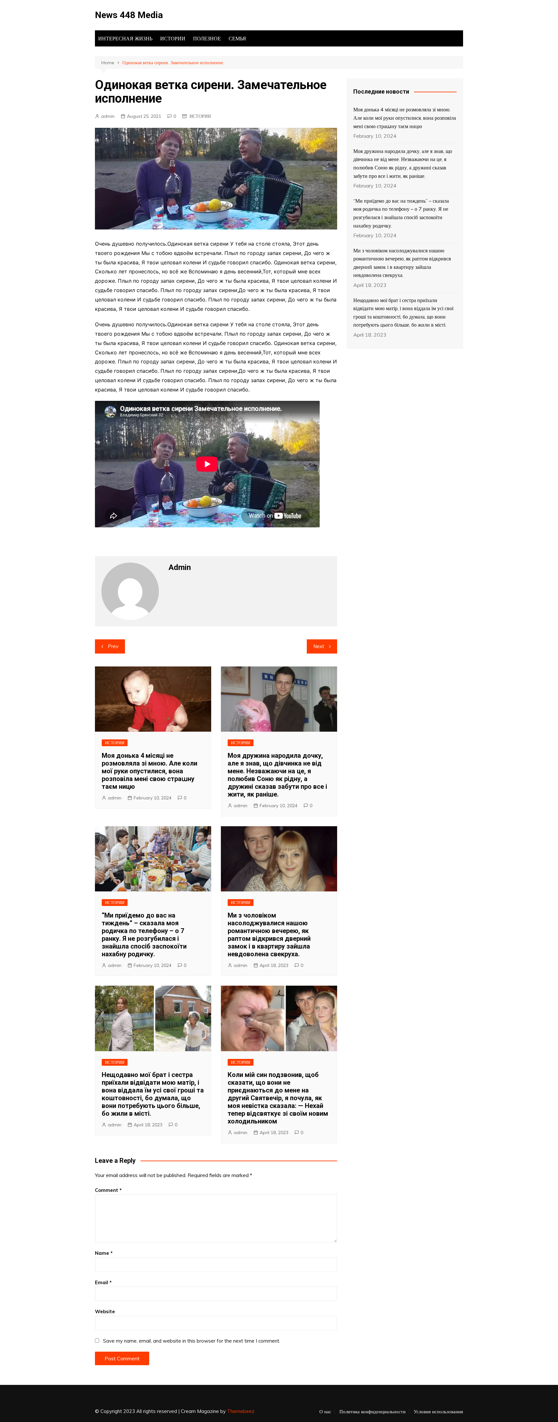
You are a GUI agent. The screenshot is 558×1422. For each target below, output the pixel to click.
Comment (108, 1190)
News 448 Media (129, 15)
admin (108, 116)
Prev (113, 646)
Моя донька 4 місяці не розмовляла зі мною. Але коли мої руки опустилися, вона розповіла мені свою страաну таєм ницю (149, 771)
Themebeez (240, 1411)
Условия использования (438, 1411)
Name (104, 1253)
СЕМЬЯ (237, 38)
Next (318, 646)
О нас (325, 1411)
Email (103, 1282)
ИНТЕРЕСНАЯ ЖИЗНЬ (125, 38)
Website (105, 1311)
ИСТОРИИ (172, 38)
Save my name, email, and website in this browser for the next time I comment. (191, 1341)
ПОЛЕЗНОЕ (207, 38)
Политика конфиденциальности (372, 1411)
